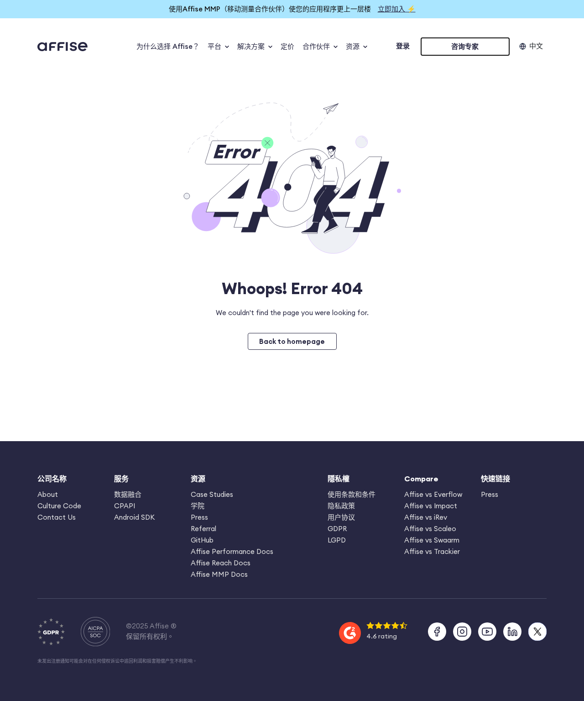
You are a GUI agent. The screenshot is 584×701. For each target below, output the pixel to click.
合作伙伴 (316, 46)
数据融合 (127, 494)
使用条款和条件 (351, 494)
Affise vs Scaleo (430, 528)
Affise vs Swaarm (431, 540)
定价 (287, 46)
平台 (214, 46)
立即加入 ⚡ (397, 9)
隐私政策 (341, 505)
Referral (203, 528)
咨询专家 (465, 46)
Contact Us (56, 517)
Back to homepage (292, 341)
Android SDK (134, 517)
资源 (353, 46)
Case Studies (212, 494)
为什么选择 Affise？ (167, 46)
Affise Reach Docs (220, 563)
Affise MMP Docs (219, 574)
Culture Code (59, 505)
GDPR (337, 528)
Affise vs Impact (430, 505)
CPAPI (124, 505)
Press (199, 517)
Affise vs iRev (425, 517)
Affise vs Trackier (432, 551)
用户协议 (341, 517)
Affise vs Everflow (433, 494)
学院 (197, 505)
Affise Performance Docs (232, 551)
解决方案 (251, 46)
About (47, 494)
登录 (403, 46)
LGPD (337, 540)
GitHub (202, 540)
